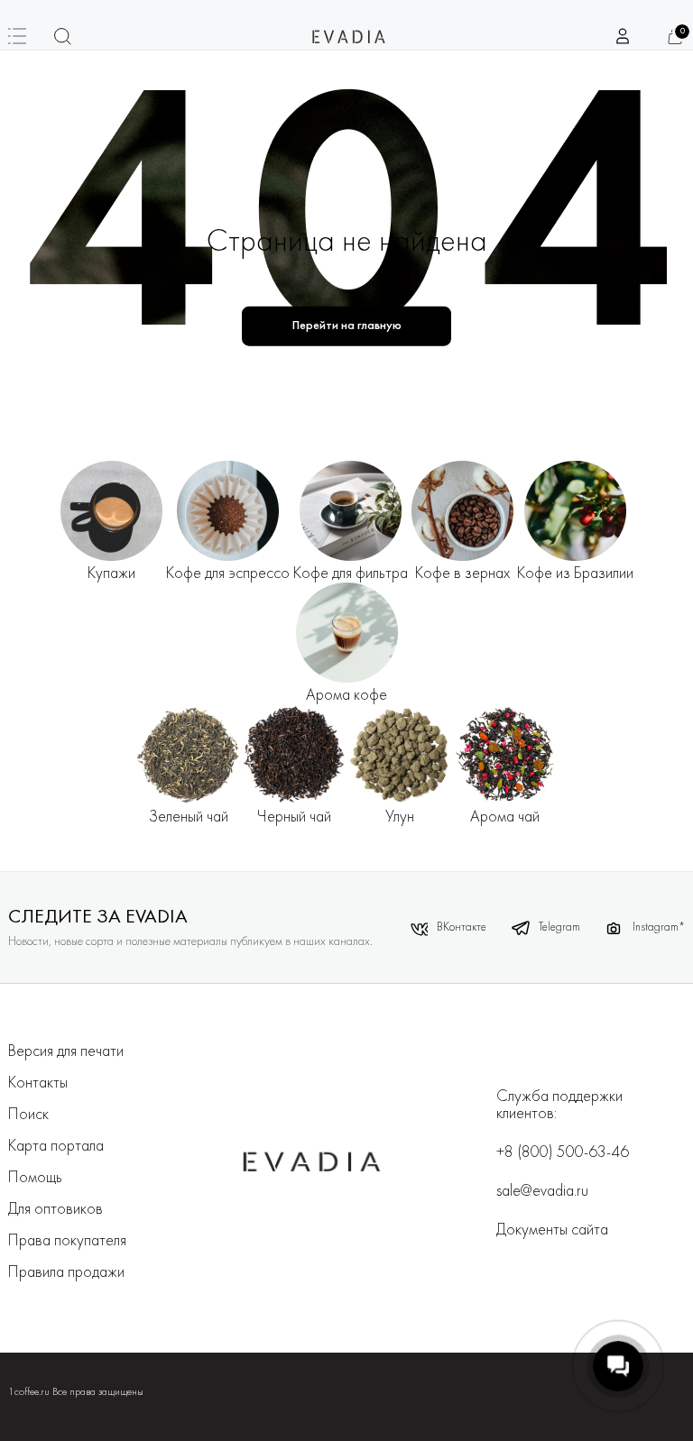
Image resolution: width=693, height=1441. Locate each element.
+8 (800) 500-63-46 (562, 1153)
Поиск (28, 1115)
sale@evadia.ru (542, 1191)
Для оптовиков (55, 1209)
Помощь (35, 1178)
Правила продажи (66, 1272)
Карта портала (56, 1146)
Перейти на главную (347, 326)
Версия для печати (66, 1052)
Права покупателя (67, 1241)
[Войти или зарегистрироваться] (623, 36)
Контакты (38, 1083)
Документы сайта (552, 1230)
